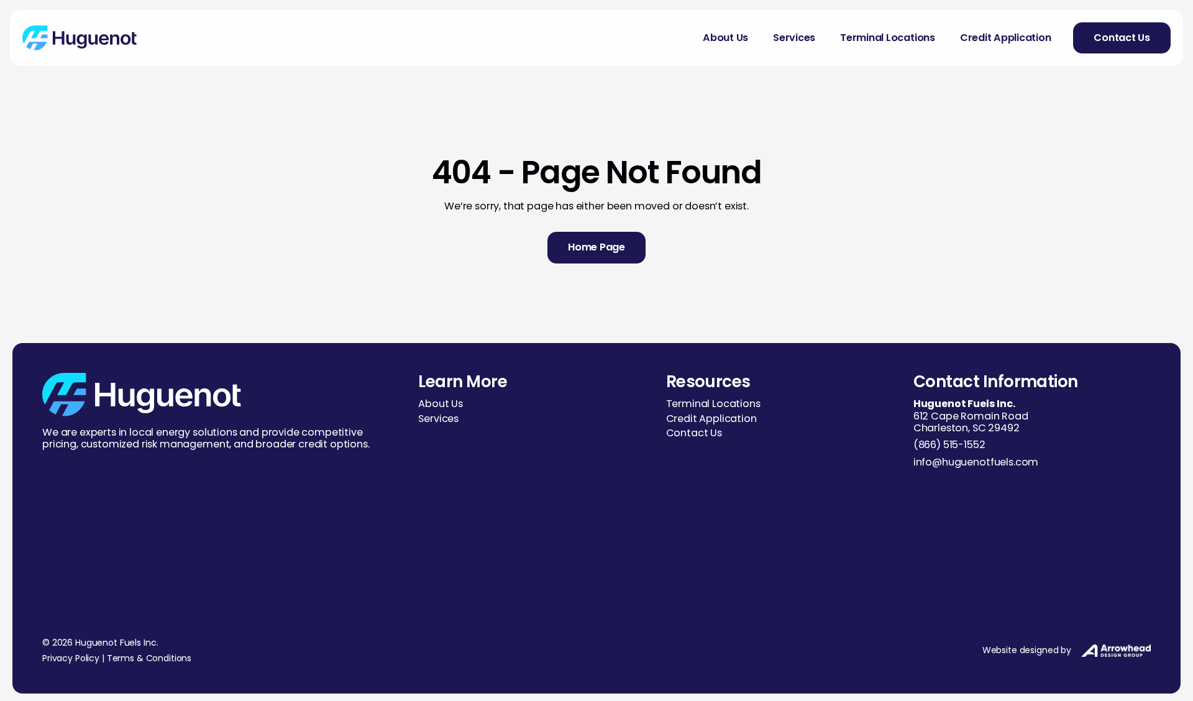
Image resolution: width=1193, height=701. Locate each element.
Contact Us (694, 433)
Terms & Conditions (149, 658)
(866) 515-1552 (949, 445)
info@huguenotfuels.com (975, 462)
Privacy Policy (70, 658)
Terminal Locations (887, 37)
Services (794, 37)
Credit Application (1005, 37)
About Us (725, 37)
